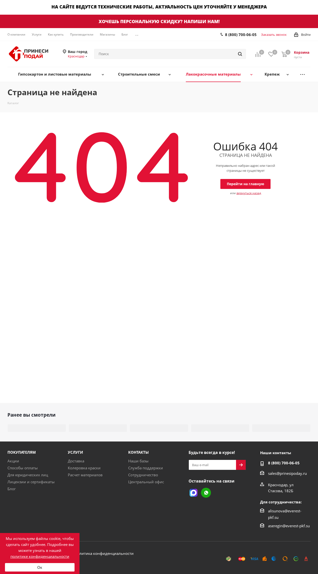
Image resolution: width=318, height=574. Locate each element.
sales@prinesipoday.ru (287, 473)
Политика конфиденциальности (104, 553)
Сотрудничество (143, 474)
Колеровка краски (84, 467)
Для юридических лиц (27, 474)
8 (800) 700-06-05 (241, 34)
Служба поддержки (145, 467)
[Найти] (240, 54)
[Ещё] (302, 74)
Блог (11, 488)
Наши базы (138, 460)
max (194, 493)
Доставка (76, 460)
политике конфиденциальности (39, 556)
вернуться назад (249, 193)
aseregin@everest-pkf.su (289, 525)
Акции (13, 460)
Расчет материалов (85, 474)
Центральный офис (146, 481)
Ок (39, 567)
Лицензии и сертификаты (31, 481)
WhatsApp (206, 493)
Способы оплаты (22, 467)
